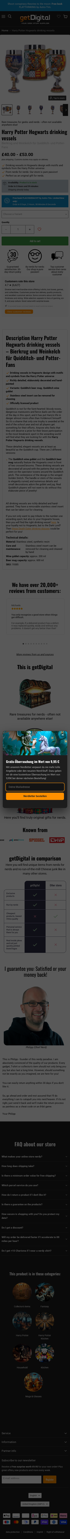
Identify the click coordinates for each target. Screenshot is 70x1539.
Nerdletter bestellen (35, 796)
